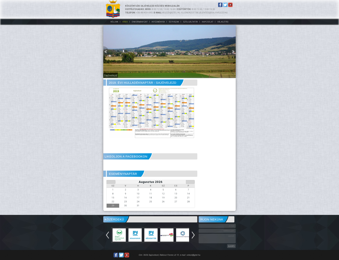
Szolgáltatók (190, 22)
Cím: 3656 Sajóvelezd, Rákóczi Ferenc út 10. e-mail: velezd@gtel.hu (169, 255)
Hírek (125, 22)
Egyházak (174, 22)
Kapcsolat (207, 22)
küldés (231, 246)
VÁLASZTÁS (223, 22)
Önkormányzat (140, 22)
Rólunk (114, 22)
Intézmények (158, 22)
